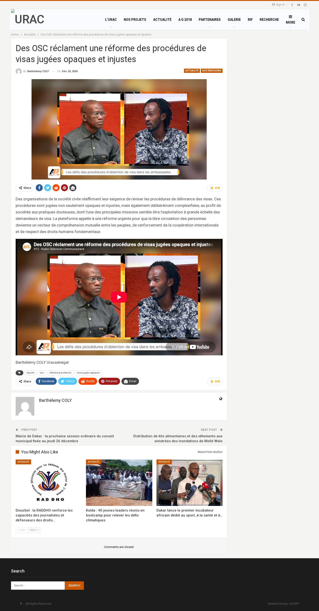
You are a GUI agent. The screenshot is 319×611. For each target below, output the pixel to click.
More (290, 22)
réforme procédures (60, 372)
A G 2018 (185, 19)
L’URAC (111, 19)
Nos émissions (211, 70)
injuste (30, 372)
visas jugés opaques (88, 372)
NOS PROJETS (135, 19)
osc (42, 372)
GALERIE (234, 19)
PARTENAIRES (210, 19)
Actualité (191, 70)
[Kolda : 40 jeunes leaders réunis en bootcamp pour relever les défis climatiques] (119, 482)
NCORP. (294, 603)
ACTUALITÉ (162, 19)
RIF (250, 19)
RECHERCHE (269, 19)
